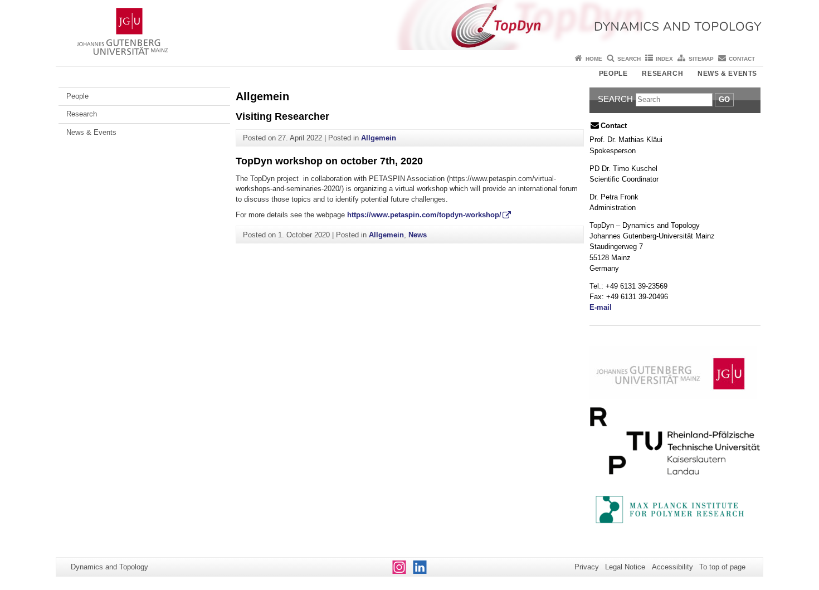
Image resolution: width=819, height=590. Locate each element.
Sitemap (701, 59)
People (613, 73)
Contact (742, 59)
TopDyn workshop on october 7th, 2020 (329, 161)
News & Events (727, 73)
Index (664, 59)
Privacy (586, 567)
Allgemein (378, 138)
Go (724, 99)
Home (594, 59)
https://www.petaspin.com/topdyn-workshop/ (424, 215)
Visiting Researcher (282, 116)
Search (629, 59)
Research (662, 73)
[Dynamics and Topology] (409, 25)
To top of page (722, 567)
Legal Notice (625, 567)
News (417, 235)
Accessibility (672, 567)
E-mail (600, 307)
